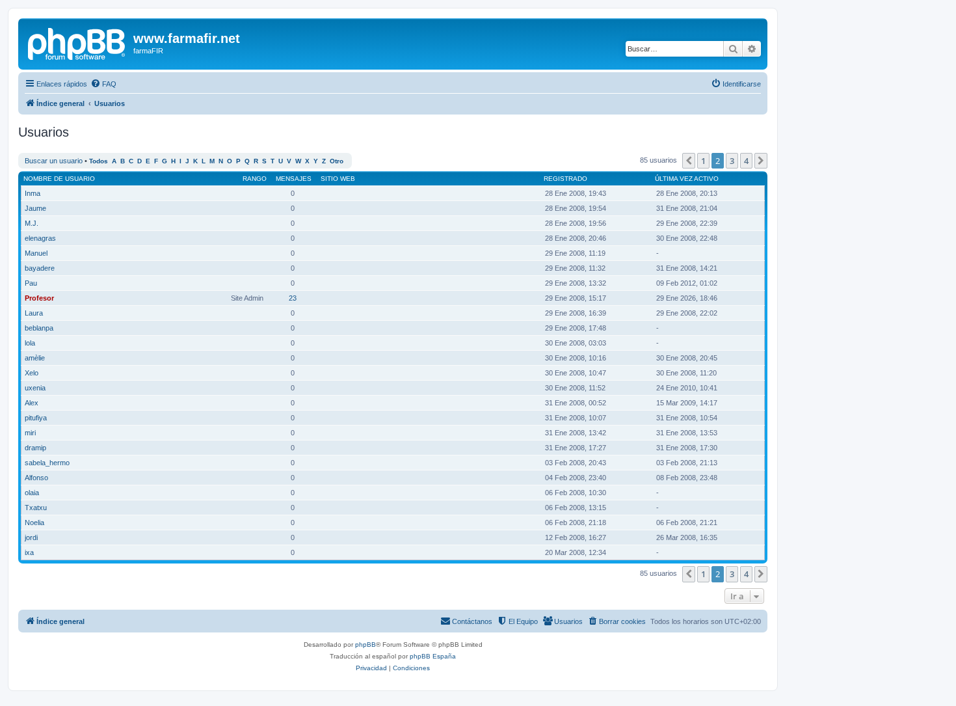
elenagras (40, 238)
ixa (29, 552)
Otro (336, 161)
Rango (255, 178)
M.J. (31, 223)
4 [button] (746, 161)
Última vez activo (687, 178)
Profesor (39, 298)
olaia (32, 492)
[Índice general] (77, 42)
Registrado (565, 178)
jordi (31, 537)
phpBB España (433, 656)
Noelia (34, 522)
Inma (32, 193)
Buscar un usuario (54, 161)
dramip (35, 448)
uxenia (35, 388)
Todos (98, 161)
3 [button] (732, 161)
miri (30, 433)
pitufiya (36, 418)
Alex (31, 403)
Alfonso (36, 478)
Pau (31, 283)
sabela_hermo (47, 463)
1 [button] (703, 161)
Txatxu (36, 507)
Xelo (31, 373)
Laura (34, 313)
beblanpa (39, 328)
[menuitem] (103, 84)
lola (30, 343)
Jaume (35, 208)
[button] (688, 161)
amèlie (35, 358)
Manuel (36, 253)
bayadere (40, 268)
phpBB (365, 644)
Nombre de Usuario (59, 178)
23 (293, 298)
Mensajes (294, 178)
